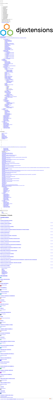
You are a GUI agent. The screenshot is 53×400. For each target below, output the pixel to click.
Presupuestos (6, 101)
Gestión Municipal (4, 186)
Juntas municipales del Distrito (10, 52)
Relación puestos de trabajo (8, 40)
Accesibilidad (3, 138)
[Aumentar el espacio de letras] (9, 21)
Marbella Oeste (7, 54)
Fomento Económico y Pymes (8, 76)
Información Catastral (9, 107)
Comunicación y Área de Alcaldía (9, 68)
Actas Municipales (5, 109)
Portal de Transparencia (6, 125)
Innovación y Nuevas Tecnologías (9, 79)
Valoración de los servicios (6, 127)
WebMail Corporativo (4, 273)
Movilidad (6, 85)
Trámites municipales (6, 195)
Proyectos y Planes (5, 119)
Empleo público (5, 122)
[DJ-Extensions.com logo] (26, 35)
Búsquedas (3, 134)
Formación (6, 42)
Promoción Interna (7, 44)
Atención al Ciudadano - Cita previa (7, 124)
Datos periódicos (7, 104)
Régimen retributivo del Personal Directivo (10, 65)
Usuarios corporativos (4, 268)
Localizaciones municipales (6, 58)
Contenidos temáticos (4, 217)
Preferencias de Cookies (5, 137)
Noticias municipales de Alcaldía (9, 63)
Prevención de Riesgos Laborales (9, 49)
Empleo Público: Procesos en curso (9, 43)
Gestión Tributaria (7, 106)
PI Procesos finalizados (8, 45)
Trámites (8, 90)
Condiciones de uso (4, 271)
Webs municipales (3, 275)
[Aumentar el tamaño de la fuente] (9, 20)
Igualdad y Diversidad (7, 77)
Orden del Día (6, 110)
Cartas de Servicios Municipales (7, 118)
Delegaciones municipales (6, 190)
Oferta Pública (3, 121)
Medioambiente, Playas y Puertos (9, 84)
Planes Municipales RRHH (8, 48)
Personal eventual (5, 66)
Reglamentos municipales (6, 116)
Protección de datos (4, 136)
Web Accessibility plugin (3, 36)
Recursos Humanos (5, 148)
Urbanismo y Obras (5, 50)
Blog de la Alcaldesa (7, 61)
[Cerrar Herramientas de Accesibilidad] (2, 5)
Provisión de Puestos (7, 47)
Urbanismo (6, 98)
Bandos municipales (7, 113)
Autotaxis (8, 86)
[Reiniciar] (1, 5)
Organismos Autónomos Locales (11, 102)
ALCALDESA (5, 187)
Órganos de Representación (8, 41)
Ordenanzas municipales (6, 115)
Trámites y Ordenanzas (9, 71)
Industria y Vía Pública (8, 78)
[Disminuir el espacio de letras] (8, 21)
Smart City (8, 80)
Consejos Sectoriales (7, 114)
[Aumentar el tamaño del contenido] (11, 19)
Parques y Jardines (7, 91)
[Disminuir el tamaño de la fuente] (8, 20)
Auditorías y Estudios (6, 120)
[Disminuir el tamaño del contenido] (10, 19)
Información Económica (6, 100)
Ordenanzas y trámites (9, 94)
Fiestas (6, 75)
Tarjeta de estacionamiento (10, 89)
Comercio (6, 69)
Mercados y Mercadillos (9, 70)
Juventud (6, 83)
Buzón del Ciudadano (6, 126)
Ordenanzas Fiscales (5, 117)
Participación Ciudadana (8, 92)
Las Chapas (6, 57)
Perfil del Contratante (6, 123)
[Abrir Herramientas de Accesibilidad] (1, 1)
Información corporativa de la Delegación (12, 96)
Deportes (6, 72)
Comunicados (3, 59)
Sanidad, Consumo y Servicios (8, 97)
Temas (2, 133)
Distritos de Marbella (6, 149)
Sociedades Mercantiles (9, 103)
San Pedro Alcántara (7, 51)
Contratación (6, 105)
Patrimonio (4, 108)
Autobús (8, 87)
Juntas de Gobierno (7, 111)
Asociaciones (8, 93)
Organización (5, 99)
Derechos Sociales (7, 73)
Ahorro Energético (9, 82)
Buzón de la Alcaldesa (7, 62)
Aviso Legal (3, 135)
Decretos (6, 112)
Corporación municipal (6, 64)
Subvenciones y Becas (6, 202)
